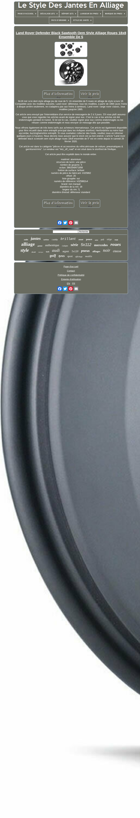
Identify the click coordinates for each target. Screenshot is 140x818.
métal (96, 240)
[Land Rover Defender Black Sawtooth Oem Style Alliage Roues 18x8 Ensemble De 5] (71, 49)
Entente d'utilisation (71, 279)
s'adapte (65, 246)
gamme (40, 246)
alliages (96, 251)
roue (116, 240)
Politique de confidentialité (71, 275)
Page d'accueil (71, 266)
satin (26, 239)
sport (70, 256)
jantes (36, 238)
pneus (85, 251)
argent (65, 251)
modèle (88, 256)
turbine (46, 240)
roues (115, 244)
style (25, 250)
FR (73, 283)
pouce (89, 239)
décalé (34, 252)
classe (117, 251)
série (74, 245)
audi (56, 250)
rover (81, 239)
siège (109, 239)
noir (106, 250)
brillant (68, 239)
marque (40, 252)
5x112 (86, 244)
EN (68, 283)
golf (53, 256)
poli (102, 239)
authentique (52, 245)
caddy (55, 239)
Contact (71, 271)
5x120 (75, 251)
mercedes (101, 245)
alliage (28, 244)
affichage (78, 257)
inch (47, 252)
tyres (62, 256)
